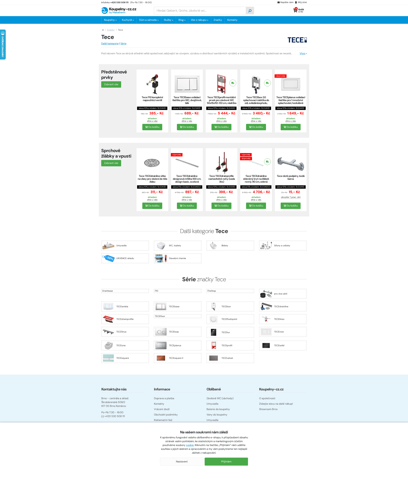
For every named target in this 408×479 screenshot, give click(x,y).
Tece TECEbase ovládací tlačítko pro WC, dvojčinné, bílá (187, 100)
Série (123, 43)
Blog (181, 20)
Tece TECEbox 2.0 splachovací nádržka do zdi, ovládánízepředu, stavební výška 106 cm (256, 102)
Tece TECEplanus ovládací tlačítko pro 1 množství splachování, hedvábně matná (290, 102)
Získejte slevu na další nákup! (276, 403)
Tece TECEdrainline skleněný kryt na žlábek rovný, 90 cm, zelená (256, 178)
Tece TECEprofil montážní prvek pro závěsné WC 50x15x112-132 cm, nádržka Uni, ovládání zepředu (221, 102)
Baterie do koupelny (218, 409)
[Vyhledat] (250, 10)
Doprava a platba (164, 398)
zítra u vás (152, 121)
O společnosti (267, 398)
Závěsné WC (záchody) (220, 398)
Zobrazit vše (111, 84)
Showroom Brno (268, 409)
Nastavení (182, 461)
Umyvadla (212, 403)
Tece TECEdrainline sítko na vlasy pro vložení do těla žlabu (152, 178)
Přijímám (226, 461)
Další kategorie (110, 43)
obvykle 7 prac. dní (290, 197)
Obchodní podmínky (166, 414)
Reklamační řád (163, 420)
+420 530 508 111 (115, 416)
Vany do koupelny (217, 414)
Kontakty (232, 20)
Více (303, 53)
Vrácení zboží (162, 409)
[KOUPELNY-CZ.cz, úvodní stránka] (118, 10)
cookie (190, 445)
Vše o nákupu (198, 20)
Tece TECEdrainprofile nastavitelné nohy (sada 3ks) (221, 178)
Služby (167, 20)
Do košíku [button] (153, 127)
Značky (218, 20)
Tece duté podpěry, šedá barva (290, 177)
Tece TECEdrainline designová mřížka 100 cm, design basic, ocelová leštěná (187, 180)
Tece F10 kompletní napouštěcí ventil (152, 99)
